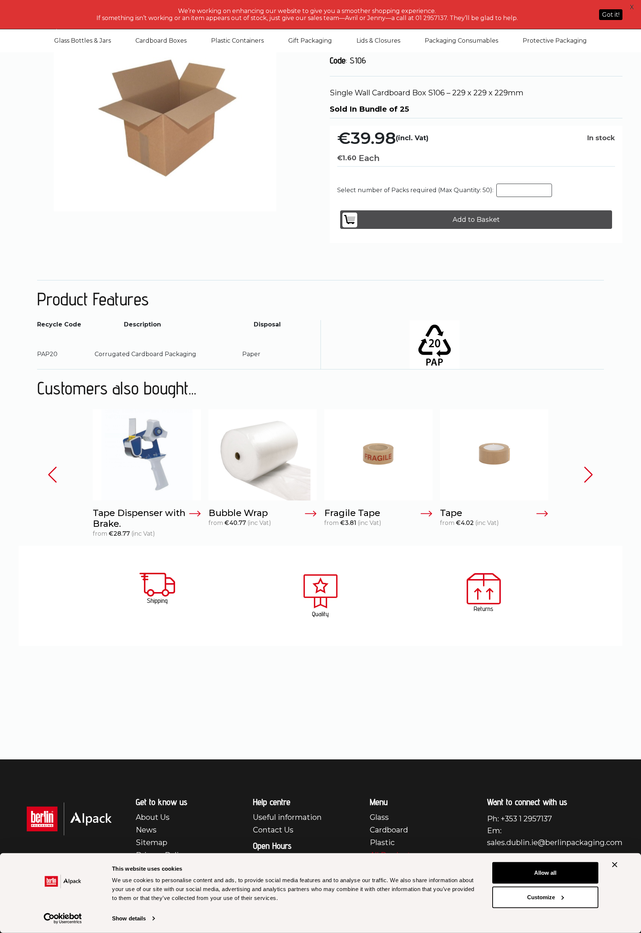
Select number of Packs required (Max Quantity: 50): (415, 190)
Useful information (287, 817)
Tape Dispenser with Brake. (139, 518)
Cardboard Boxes (161, 40)
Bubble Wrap (238, 513)
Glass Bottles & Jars (82, 40)
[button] (52, 475)
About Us (153, 817)
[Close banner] (614, 864)
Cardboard (389, 829)
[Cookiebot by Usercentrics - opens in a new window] (62, 918)
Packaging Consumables (461, 40)
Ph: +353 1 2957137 (519, 818)
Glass (379, 817)
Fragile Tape (352, 513)
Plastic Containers (237, 40)
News (146, 829)
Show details (129, 918)
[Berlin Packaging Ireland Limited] (69, 818)
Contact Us (273, 829)
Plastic (382, 842)
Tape (451, 513)
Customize (541, 897)
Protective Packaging (555, 40)
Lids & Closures (378, 40)
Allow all (545, 873)
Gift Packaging (310, 40)
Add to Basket (476, 220)
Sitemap (151, 842)
